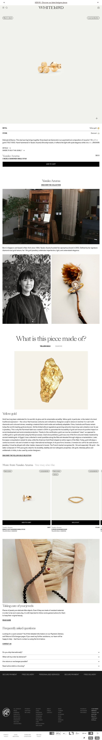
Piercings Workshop (39, 713)
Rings (15, 710)
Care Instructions (40, 722)
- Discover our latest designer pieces (51, 3)
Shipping (27, 710)
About (49, 709)
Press (49, 710)
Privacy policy (6, 735)
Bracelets (17, 716)
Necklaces (17, 718)
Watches (16, 722)
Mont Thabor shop (60, 710)
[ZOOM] (96, 118)
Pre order (39, 720)
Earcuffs (17, 714)
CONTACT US (6, 644)
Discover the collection (51, 185)
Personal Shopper (39, 717)
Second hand (38, 709)
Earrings (16, 712)
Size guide (39, 725)
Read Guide (6, 620)
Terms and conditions (27, 735)
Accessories (17, 723)
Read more (96, 142)
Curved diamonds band (59, 529)
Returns (27, 712)
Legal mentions (16, 735)
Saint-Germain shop (60, 720)
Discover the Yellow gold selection (16, 455)
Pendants (17, 720)
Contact (49, 712)
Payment (27, 709)
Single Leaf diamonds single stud (13, 529)
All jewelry (17, 709)
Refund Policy (38, 735)
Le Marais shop (61, 715)
